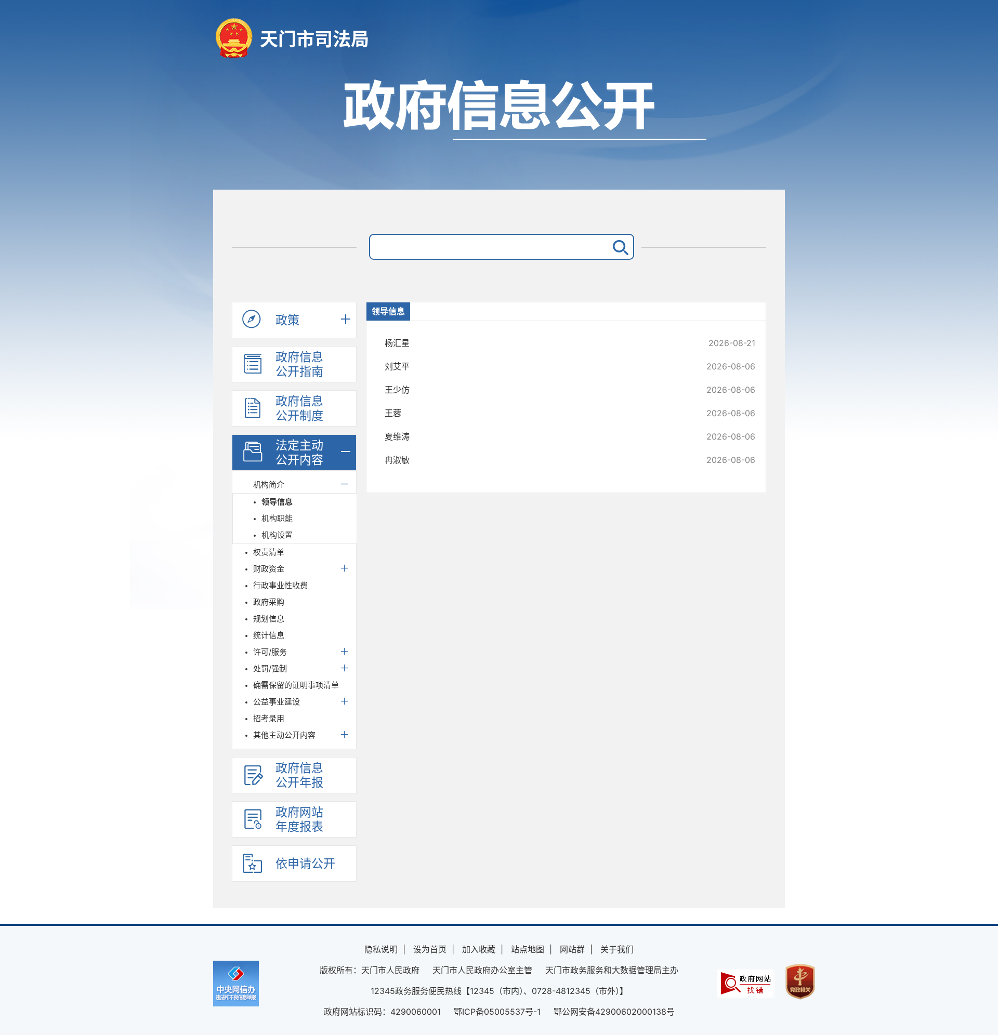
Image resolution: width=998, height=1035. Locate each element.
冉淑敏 (535, 460)
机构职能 (277, 518)
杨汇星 (535, 343)
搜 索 (618, 246)
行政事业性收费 (280, 585)
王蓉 (535, 413)
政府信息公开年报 (299, 775)
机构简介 (268, 484)
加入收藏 (478, 949)
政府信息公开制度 (299, 408)
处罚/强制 (270, 668)
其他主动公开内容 (284, 735)
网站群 (572, 949)
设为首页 (430, 949)
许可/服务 (270, 652)
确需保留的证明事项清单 (296, 685)
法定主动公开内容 (299, 452)
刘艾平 (535, 366)
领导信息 (277, 502)
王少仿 (535, 389)
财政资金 (268, 569)
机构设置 (277, 535)
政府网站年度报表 (299, 819)
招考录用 (268, 718)
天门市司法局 (314, 39)
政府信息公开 (499, 128)
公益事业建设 (276, 702)
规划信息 (268, 618)
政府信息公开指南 (299, 364)
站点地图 (527, 949)
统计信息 (268, 635)
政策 (287, 320)
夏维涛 (535, 436)
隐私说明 (381, 949)
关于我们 (617, 949)
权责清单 (268, 552)
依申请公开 (305, 863)
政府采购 (268, 602)
